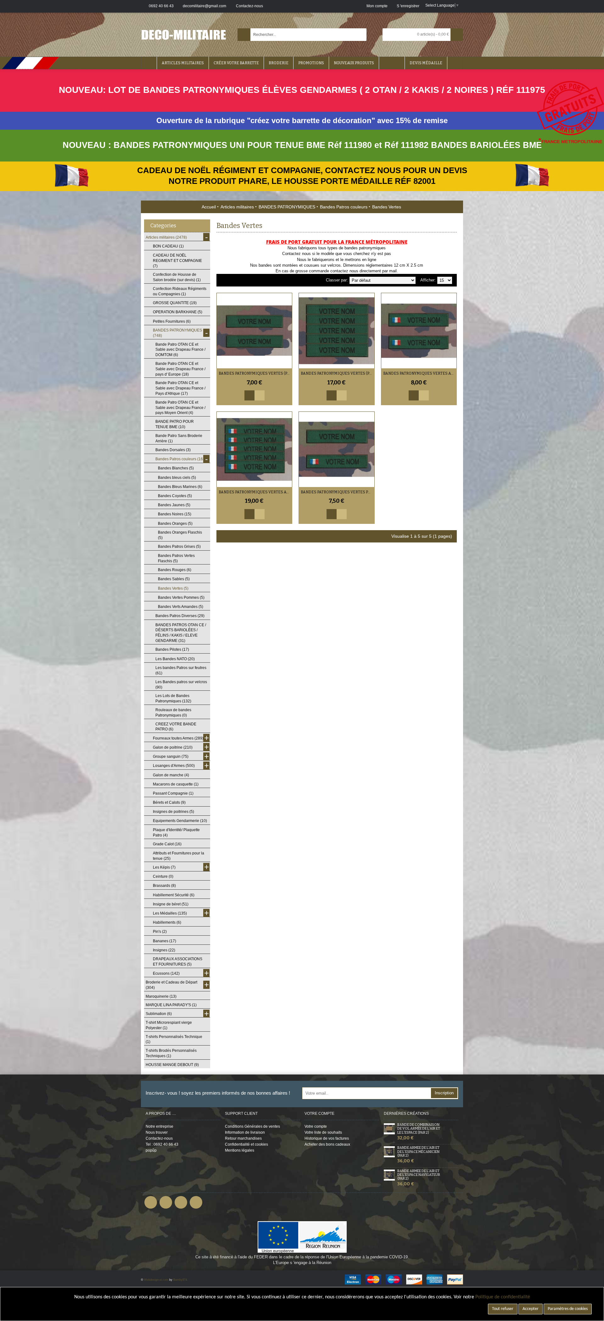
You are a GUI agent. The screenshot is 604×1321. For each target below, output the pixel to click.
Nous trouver (157, 1132)
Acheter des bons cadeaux (327, 1144)
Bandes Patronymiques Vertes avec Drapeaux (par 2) (420, 373)
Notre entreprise (159, 1126)
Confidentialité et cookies (246, 1144)
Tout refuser (502, 1309)
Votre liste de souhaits (323, 1132)
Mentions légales (239, 1150)
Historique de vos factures (327, 1138)
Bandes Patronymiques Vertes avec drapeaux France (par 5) (255, 492)
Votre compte (316, 1126)
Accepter (531, 1309)
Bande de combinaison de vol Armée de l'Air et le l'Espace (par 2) (418, 1128)
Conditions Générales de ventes (252, 1126)
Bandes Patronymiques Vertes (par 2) (255, 373)
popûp (151, 1150)
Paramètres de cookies (568, 1309)
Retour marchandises (243, 1138)
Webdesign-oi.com (156, 1279)
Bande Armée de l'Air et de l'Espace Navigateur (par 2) (418, 1175)
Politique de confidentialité (502, 1297)
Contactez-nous (159, 1138)
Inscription (444, 1093)
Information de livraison (245, 1132)
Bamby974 (180, 1279)
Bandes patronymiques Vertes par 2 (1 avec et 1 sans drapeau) (337, 492)
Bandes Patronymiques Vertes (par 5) (337, 373)
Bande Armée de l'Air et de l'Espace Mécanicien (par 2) (418, 1151)
